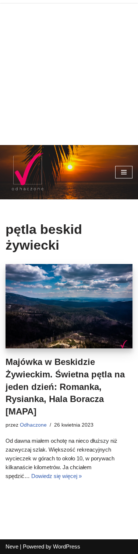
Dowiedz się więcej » (56, 476)
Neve (12, 546)
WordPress (66, 546)
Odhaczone (33, 425)
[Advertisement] (69, 72)
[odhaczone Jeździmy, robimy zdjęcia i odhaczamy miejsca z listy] (28, 172)
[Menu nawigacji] (123, 172)
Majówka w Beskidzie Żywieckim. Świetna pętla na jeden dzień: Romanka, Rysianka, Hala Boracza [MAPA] (65, 386)
